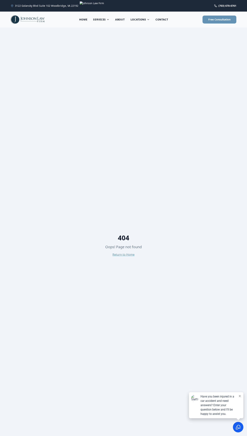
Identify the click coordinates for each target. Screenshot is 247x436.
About (120, 19)
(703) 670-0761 (227, 5)
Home (83, 19)
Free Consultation (219, 19)
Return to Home (123, 255)
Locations (138, 19)
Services (99, 19)
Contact (162, 19)
